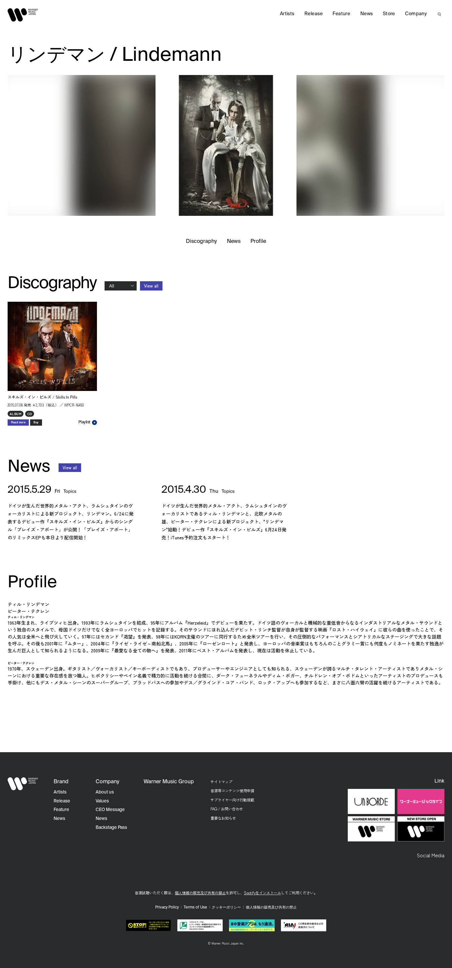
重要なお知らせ (223, 818)
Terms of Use (195, 908)
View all (151, 286)
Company (416, 14)
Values (102, 801)
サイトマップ (221, 781)
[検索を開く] (439, 14)
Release (313, 14)
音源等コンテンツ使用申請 (232, 790)
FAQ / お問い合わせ (226, 808)
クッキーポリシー (226, 908)
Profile (258, 241)
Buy (36, 422)
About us (105, 792)
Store (389, 14)
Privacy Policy (167, 908)
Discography (201, 241)
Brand (61, 782)
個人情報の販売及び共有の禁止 (200, 892)
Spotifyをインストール (262, 892)
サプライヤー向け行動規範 (232, 799)
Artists (287, 14)
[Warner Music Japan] (23, 784)
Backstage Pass (111, 828)
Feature (341, 14)
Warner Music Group (169, 782)
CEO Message (110, 810)
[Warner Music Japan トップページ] (23, 14)
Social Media (430, 855)
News (234, 241)
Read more (18, 422)
